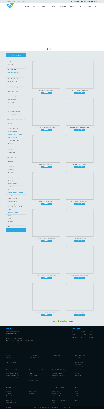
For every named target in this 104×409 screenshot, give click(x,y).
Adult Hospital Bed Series (15, 58)
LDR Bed (10, 123)
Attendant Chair (11, 169)
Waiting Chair (11, 172)
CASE (54, 6)
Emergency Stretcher (12, 96)
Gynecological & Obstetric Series (17, 119)
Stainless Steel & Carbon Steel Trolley (16, 206)
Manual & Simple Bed (12, 69)
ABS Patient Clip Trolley (13, 204)
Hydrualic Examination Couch (14, 114)
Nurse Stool (10, 164)
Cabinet (9, 209)
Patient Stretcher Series (14, 87)
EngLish (75, 1)
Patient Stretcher (11, 94)
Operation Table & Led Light (15, 134)
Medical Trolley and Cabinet (15, 192)
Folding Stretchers (12, 99)
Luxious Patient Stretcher (13, 91)
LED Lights (10, 143)
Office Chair (10, 180)
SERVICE (44, 6)
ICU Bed (9, 61)
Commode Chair (11, 166)
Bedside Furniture (12, 183)
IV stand (9, 224)
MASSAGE (74, 337)
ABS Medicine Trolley (12, 198)
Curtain (9, 218)
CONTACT (90, 6)
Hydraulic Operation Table (13, 140)
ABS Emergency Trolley (13, 201)
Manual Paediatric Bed (13, 78)
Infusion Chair (11, 177)
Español (88, 1)
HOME (27, 6)
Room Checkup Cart (12, 195)
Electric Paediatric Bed (13, 76)
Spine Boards (11, 102)
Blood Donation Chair (12, 175)
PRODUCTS (36, 6)
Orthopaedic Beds (13, 81)
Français (95, 1)
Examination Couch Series (15, 108)
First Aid (9, 215)
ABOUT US (63, 6)
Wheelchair (10, 161)
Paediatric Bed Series (13, 72)
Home (38, 55)
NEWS (72, 6)
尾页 (66, 321)
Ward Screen (10, 221)
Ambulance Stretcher (12, 105)
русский (81, 1)
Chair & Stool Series (13, 157)
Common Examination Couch (14, 116)
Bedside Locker (11, 189)
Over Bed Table (11, 186)
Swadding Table (11, 152)
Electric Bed (10, 64)
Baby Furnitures (12, 146)
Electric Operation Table (13, 137)
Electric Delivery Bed (12, 125)
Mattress (9, 226)
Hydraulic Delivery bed (13, 128)
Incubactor (10, 155)
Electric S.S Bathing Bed (13, 67)
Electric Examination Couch (14, 111)
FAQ (81, 6)
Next (63, 321)
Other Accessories (13, 212)
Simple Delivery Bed (12, 131)
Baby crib (10, 149)
